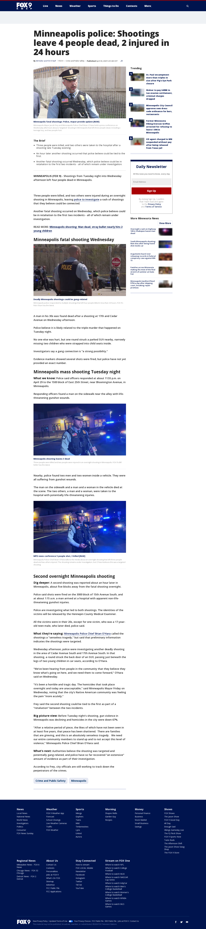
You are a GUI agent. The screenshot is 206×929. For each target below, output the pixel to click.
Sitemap (50, 881)
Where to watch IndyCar (116, 883)
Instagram (80, 878)
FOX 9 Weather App (55, 813)
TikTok (79, 884)
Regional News (26, 860)
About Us (52, 860)
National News (23, 816)
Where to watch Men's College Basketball (115, 887)
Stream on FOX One (117, 860)
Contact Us (51, 864)
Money (139, 809)
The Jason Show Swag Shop (174, 848)
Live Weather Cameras (56, 823)
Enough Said (169, 826)
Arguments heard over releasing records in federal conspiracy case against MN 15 (143, 257)
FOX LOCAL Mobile (84, 868)
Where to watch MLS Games (114, 905)
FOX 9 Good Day (172, 820)
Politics (20, 826)
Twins (78, 820)
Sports (80, 809)
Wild (77, 823)
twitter (181, 922)
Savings (138, 826)
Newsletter (81, 871)
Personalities (52, 871)
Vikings (79, 813)
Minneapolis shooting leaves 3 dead (51, 458)
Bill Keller (39, 61)
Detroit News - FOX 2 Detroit (26, 877)
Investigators (22, 823)
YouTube (80, 888)
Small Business (141, 823)
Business (139, 816)
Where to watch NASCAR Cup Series (116, 878)
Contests (50, 868)
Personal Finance (142, 813)
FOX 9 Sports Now (172, 836)
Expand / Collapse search (187, 6)
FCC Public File (52, 888)
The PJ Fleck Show (172, 833)
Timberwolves (82, 826)
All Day (167, 823)
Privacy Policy (154, 204)
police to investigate (86, 199)
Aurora (79, 836)
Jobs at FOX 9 (52, 874)
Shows (168, 809)
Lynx (78, 830)
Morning (110, 809)
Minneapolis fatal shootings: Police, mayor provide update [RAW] (66, 121)
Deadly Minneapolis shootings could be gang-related (60, 299)
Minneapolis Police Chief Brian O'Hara (87, 633)
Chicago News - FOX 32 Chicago (27, 871)
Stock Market (141, 820)
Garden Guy (110, 816)
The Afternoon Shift (173, 843)
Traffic (49, 826)
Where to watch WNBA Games (115, 899)
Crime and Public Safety (75, 61)
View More (165, 223)
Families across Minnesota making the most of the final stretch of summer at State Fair (142, 270)
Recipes (108, 820)
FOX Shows (169, 813)
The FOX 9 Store (171, 852)
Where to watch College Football (116, 869)
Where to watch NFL (114, 864)
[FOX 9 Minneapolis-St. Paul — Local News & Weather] (26, 6)
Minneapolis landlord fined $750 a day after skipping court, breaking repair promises (142, 284)
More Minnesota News (144, 218)
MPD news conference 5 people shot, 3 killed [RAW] (59, 556)
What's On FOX (53, 878)
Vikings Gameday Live (174, 830)
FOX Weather (52, 830)
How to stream (82, 864)
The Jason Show (171, 816)
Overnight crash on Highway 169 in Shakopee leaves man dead (143, 231)
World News (22, 820)
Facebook (80, 874)
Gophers (79, 816)
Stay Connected (86, 860)
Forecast (50, 816)
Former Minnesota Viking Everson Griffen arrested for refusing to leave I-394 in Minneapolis (159, 126)
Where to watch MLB (115, 874)
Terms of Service (153, 206)
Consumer (21, 830)
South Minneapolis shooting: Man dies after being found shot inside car (143, 243)
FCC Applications (53, 891)
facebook (176, 922)
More (147, 6)
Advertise (50, 884)
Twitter (79, 881)
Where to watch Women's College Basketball (117, 893)
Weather (51, 809)
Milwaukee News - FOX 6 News (28, 865)
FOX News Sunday (25, 833)
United (79, 833)
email (187, 922)
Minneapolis (78, 780)
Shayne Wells (111, 813)
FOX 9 (61, 61)
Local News (22, 813)
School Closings (53, 820)
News (20, 809)
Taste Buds (169, 840)
